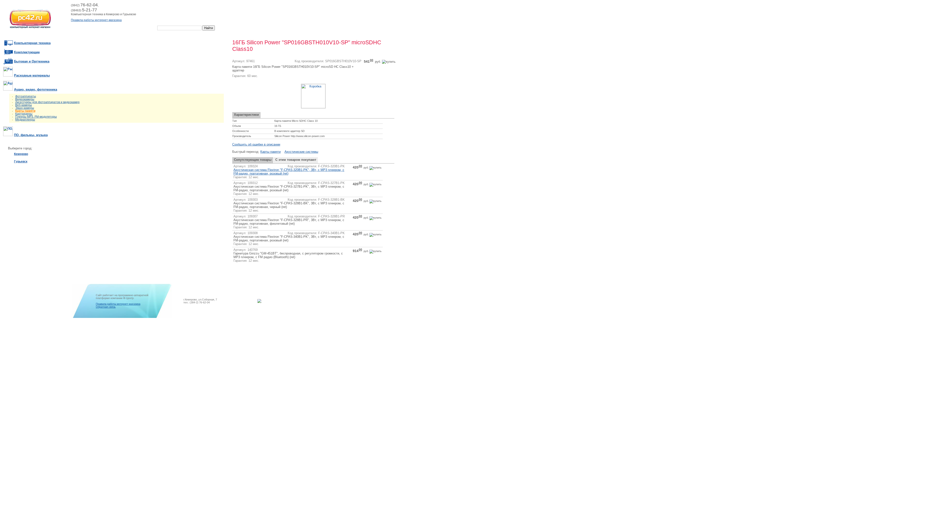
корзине (177, 6)
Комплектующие (27, 52)
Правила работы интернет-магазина (96, 20)
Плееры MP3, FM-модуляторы (36, 116)
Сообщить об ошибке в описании (256, 144)
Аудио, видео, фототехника (35, 89)
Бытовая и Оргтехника (31, 61)
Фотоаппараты (25, 96)
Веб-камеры (23, 105)
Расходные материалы (32, 75)
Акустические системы (301, 152)
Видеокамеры (24, 99)
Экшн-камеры (24, 108)
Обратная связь (106, 306)
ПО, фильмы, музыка (31, 135)
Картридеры (23, 113)
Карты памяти (25, 110)
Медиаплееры (25, 119)
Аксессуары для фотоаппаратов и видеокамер (47, 102)
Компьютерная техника (32, 43)
